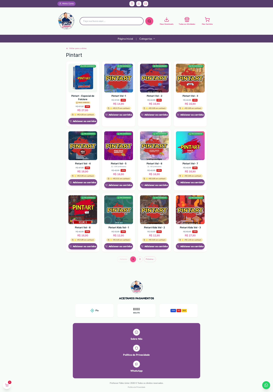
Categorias (145, 38)
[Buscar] (149, 21)
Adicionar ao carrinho (84, 121)
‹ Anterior (123, 259)
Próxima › (150, 259)
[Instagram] (132, 3)
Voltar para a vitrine (77, 48)
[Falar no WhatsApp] (266, 385)
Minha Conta (68, 3)
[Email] (145, 3)
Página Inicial (125, 38)
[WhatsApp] (138, 3)
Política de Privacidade (136, 387)
